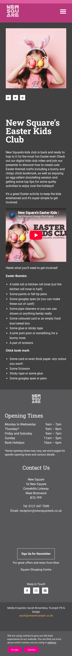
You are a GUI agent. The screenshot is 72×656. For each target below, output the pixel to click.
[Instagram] (36, 591)
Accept (14, 649)
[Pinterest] (45, 591)
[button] (63, 11)
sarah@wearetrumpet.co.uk (36, 615)
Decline (31, 649)
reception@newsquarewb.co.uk (41, 511)
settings (51, 642)
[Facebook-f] (27, 591)
